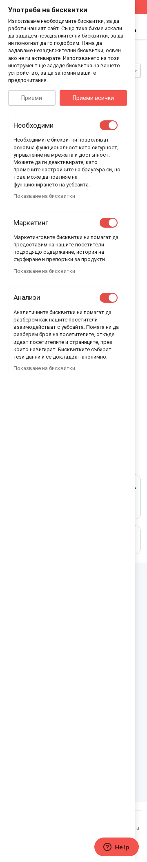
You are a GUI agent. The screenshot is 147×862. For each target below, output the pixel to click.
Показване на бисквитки (44, 196)
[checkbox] (109, 125)
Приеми (31, 98)
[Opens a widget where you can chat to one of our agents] (116, 848)
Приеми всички (93, 98)
